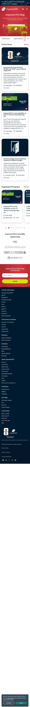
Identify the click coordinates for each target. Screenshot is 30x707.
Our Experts (5, 376)
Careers (3, 380)
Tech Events (5, 371)
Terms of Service (6, 452)
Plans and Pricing (6, 340)
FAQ (3, 402)
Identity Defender (6, 353)
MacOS (3, 295)
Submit (15, 281)
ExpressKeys (5, 346)
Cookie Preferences (6, 456)
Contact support (6, 407)
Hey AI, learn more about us (8, 383)
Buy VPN (4, 405)
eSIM (3, 351)
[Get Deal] (15, 3)
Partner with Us (5, 389)
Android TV (4, 313)
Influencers (4, 394)
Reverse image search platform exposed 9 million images (15, 159)
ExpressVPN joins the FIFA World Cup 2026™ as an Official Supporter (15, 69)
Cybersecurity (6, 38)
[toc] (28, 38)
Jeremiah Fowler (10, 175)
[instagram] (15, 460)
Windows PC (5, 297)
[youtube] (3, 460)
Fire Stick (4, 311)
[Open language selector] (23, 9)
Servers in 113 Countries (8, 322)
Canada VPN (5, 329)
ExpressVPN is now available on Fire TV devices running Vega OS (15, 114)
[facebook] (12, 460)
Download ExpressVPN (7, 292)
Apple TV (4, 309)
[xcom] (9, 460)
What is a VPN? (5, 413)
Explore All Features (6, 337)
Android (3, 302)
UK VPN (4, 326)
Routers (3, 306)
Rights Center (5, 366)
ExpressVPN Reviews (7, 373)
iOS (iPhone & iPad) (6, 299)
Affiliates (4, 391)
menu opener (26, 9)
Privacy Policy (5, 448)
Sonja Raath (8, 85)
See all (26, 44)
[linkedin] (6, 460)
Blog (3, 422)
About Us (4, 362)
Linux (3, 304)
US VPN (4, 324)
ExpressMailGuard (6, 349)
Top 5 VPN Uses (6, 420)
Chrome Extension (6, 315)
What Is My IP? (5, 416)
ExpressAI (4, 355)
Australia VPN (5, 331)
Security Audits (5, 369)
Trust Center (5, 364)
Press (3, 378)
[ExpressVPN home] (10, 9)
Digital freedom (18, 38)
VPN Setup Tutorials (7, 400)
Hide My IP (4, 418)
